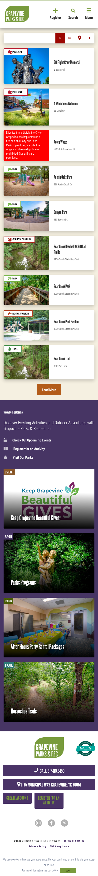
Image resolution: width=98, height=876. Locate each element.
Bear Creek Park (62, 286)
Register (55, 17)
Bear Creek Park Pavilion (66, 321)
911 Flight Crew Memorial (67, 62)
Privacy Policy (37, 846)
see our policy (51, 870)
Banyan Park (60, 212)
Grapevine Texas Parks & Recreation (41, 840)
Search (73, 17)
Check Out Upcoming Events (31, 440)
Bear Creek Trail (62, 358)
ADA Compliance (59, 846)
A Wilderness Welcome (66, 103)
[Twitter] (64, 823)
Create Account (17, 798)
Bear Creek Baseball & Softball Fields (70, 249)
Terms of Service (74, 840)
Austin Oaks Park (63, 177)
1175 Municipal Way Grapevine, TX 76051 (50, 784)
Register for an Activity (29, 449)
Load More (49, 389)
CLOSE (68, 870)
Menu (89, 17)
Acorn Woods (60, 142)
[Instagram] (38, 823)
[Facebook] (51, 823)
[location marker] (79, 38)
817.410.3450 (51, 771)
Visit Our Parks (23, 457)
